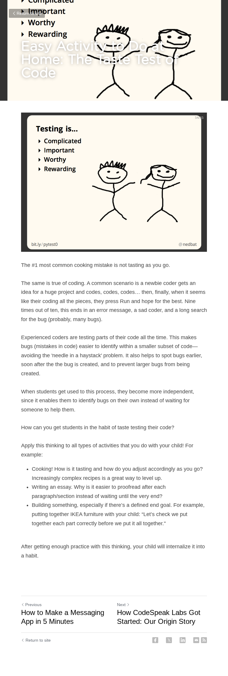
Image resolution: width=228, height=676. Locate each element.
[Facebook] (155, 640)
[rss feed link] (204, 640)
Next (121, 604)
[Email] (196, 640)
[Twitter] (169, 640)
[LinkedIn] (183, 640)
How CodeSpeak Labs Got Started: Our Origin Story (158, 616)
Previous (33, 604)
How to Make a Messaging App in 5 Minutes (62, 616)
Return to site (29, 13)
